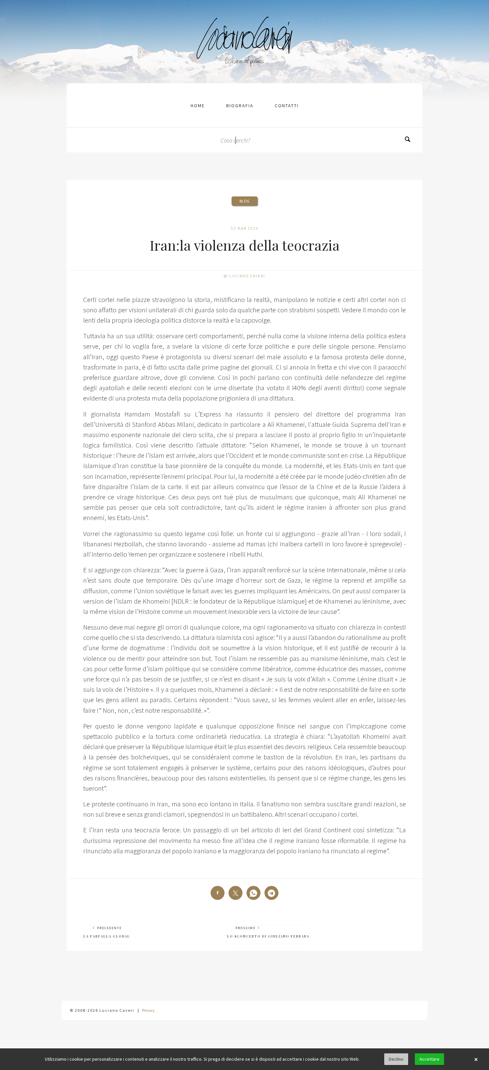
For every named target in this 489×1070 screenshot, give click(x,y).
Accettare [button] (429, 1059)
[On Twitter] (236, 893)
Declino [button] (396, 1059)
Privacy (148, 1010)
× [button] (476, 1059)
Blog (244, 200)
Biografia (239, 106)
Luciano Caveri (247, 275)
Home (198, 106)
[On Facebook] (218, 893)
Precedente (106, 932)
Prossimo (268, 932)
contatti (287, 106)
